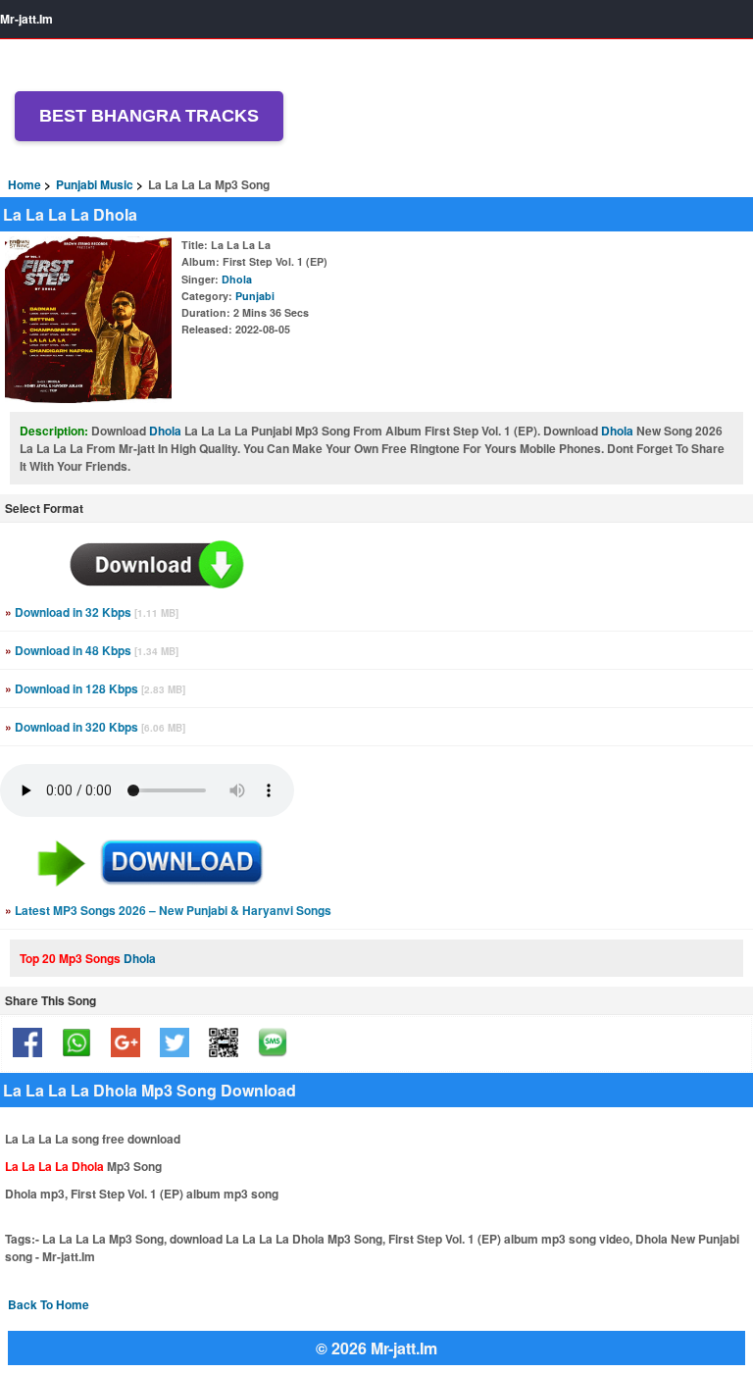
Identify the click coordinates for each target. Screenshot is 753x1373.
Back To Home (48, 1304)
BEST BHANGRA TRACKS (149, 116)
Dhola (237, 279)
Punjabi (255, 295)
